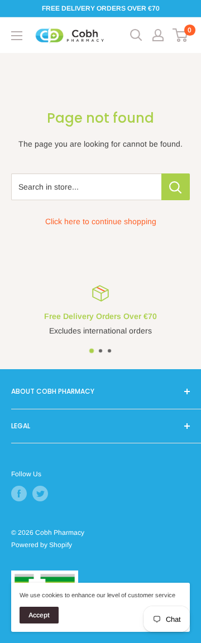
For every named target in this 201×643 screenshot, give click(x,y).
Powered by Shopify (41, 545)
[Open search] (136, 35)
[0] (181, 35)
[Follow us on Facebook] (19, 493)
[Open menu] (16, 35)
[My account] (158, 35)
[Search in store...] (175, 186)
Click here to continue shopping (100, 221)
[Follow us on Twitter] (40, 493)
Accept (39, 615)
